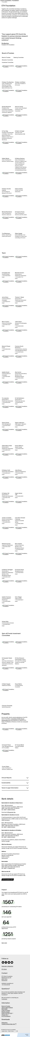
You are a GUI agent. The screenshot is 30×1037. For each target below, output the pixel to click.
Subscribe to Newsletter (7, 966)
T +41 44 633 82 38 (6, 349)
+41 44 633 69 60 (19, 402)
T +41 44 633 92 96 (19, 326)
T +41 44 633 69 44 (6, 425)
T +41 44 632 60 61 (6, 376)
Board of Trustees (6, 1006)
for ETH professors (6, 1016)
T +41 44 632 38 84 (19, 523)
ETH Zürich (4, 969)
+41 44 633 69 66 (6, 984)
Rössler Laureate (6, 1011)
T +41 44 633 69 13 (6, 624)
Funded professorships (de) (9, 1024)
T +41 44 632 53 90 (19, 448)
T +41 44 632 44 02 (19, 352)
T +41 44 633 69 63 (19, 549)
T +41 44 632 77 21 (19, 277)
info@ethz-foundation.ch (7, 983)
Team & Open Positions (7, 1007)
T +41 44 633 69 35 (6, 275)
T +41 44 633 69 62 (19, 572)
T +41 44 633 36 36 (6, 546)
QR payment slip (11, 812)
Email (3, 277)
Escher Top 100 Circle (7, 1013)
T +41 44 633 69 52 (6, 522)
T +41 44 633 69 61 (19, 473)
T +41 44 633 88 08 (6, 601)
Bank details (4, 1009)
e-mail (7, 841)
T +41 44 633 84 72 (6, 473)
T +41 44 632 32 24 (6, 324)
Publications (4, 1022)
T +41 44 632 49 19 (19, 496)
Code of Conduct (6, 1010)
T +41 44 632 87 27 (6, 301)
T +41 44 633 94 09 (19, 425)
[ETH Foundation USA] (8, 880)
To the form (4, 999)
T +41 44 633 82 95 (6, 402)
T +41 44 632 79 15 (6, 497)
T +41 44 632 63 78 (6, 450)
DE (15, 1031)
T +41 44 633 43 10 (19, 301)
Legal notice (4, 1031)
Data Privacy (11, 1031)
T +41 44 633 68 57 (19, 599)
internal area (5, 1014)
